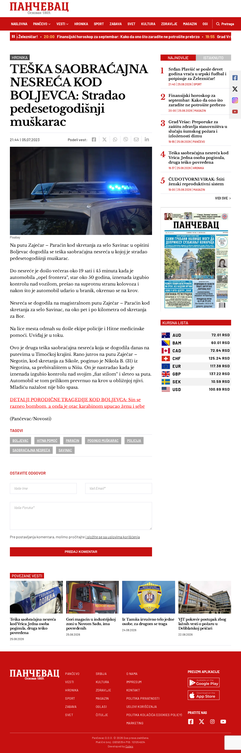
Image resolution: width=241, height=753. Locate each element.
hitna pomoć (47, 441)
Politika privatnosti (143, 698)
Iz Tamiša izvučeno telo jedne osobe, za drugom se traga (148, 621)
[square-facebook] (191, 722)
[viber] (125, 139)
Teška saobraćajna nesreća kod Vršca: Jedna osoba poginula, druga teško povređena (199, 158)
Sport (99, 24)
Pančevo (40, 24)
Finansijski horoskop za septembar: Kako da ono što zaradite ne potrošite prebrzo (119, 36)
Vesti (60, 24)
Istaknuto (213, 57)
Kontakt (133, 690)
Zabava (116, 24)
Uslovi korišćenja (141, 707)
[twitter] (104, 139)
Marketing (135, 723)
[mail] (136, 139)
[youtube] (223, 722)
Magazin (190, 24)
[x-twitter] (202, 722)
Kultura (148, 24)
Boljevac (20, 441)
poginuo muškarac (103, 441)
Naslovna (19, 24)
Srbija (101, 674)
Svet (131, 24)
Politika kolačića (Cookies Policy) (154, 715)
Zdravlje (169, 24)
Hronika (81, 24)
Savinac (65, 450)
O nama (132, 674)
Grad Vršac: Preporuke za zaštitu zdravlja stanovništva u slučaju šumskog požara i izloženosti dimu (198, 128)
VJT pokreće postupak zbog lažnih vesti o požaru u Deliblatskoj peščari (202, 623)
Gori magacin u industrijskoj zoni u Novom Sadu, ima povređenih (91, 623)
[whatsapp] (115, 139)
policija (134, 441)
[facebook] (93, 139)
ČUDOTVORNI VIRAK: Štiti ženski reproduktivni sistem (197, 181)
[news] (36, 597)
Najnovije (178, 57)
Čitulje (102, 715)
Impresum (134, 682)
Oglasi (101, 707)
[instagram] (212, 722)
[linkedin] (146, 139)
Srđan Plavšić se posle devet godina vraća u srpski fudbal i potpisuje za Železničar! (197, 74)
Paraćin (72, 441)
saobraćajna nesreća (31, 450)
